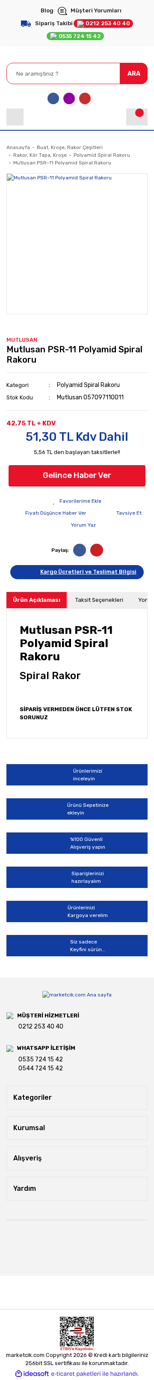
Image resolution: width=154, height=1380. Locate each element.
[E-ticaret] (76, 1374)
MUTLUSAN (21, 340)
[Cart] (137, 117)
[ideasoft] (32, 1374)
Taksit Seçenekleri (99, 600)
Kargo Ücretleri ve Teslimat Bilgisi (88, 571)
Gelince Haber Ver (77, 475)
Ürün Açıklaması (36, 600)
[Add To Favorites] (77, 501)
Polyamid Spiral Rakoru (88, 385)
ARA (133, 73)
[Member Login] (15, 117)
